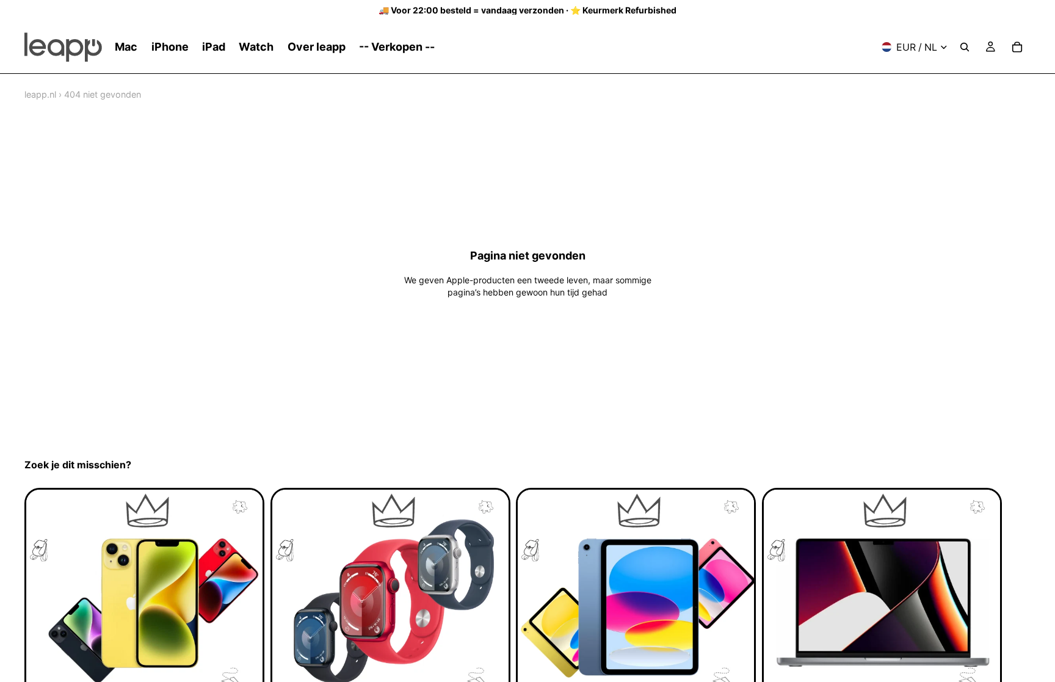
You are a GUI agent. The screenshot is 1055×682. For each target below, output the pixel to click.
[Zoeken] (964, 47)
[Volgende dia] (1017, 610)
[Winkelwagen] (1017, 47)
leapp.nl (40, 94)
